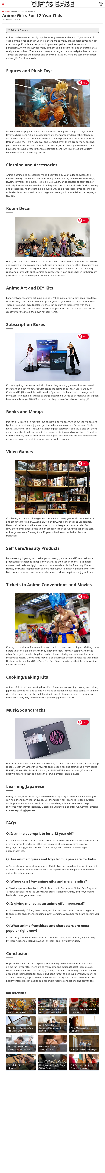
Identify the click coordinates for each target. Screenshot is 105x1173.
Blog (8, 11)
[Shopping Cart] (101, 3)
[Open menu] (15, 3)
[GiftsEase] (3, 11)
